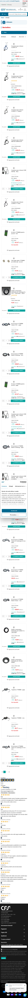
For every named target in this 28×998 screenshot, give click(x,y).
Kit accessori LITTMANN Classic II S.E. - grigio (17, 324)
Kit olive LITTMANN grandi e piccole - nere (17, 233)
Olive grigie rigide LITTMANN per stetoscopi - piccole (18, 261)
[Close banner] (26, 1)
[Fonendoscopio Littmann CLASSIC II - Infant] (6, 202)
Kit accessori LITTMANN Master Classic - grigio (17, 570)
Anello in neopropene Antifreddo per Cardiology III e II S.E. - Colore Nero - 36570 (18, 292)
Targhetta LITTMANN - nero (17, 718)
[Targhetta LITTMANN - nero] (6, 718)
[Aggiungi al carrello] (18, 188)
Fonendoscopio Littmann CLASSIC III (17, 46)
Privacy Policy (15, 949)
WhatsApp (10, 4)
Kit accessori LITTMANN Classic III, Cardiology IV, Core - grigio (18, 541)
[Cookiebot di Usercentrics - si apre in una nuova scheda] (20, 482)
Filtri (5, 32)
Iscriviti (3, 958)
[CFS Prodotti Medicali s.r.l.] (9, 10)
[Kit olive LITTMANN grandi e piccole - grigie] (6, 384)
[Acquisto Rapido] (16, 63)
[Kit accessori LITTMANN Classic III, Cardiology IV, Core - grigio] (6, 539)
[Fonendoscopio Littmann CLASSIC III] (6, 46)
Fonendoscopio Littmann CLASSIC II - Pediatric (17, 110)
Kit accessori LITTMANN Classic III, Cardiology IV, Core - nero (18, 748)
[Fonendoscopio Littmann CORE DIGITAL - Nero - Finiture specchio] (6, 414)
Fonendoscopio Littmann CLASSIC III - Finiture (17, 77)
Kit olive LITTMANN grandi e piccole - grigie (17, 384)
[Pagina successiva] (9, 772)
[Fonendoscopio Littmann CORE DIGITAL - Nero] (6, 170)
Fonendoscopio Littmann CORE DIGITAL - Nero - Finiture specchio (18, 415)
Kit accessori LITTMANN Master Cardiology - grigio (17, 446)
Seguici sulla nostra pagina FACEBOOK (8, 922)
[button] (18, 14)
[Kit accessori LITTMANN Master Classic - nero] (6, 599)
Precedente (4, 792)
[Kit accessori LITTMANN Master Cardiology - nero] (6, 354)
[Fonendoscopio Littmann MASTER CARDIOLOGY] (6, 140)
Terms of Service (4, 982)
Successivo (12, 792)
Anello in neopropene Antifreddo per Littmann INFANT (17, 661)
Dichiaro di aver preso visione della (9, 949)
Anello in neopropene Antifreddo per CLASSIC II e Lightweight (17, 631)
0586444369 (4, 4)
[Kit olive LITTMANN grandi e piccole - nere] (6, 232)
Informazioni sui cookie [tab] (21, 486)
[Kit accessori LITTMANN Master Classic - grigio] (6, 570)
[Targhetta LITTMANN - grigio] (6, 690)
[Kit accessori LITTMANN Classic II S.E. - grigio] (6, 323)
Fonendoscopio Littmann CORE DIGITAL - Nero (18, 171)
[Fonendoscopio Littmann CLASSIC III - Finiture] (6, 76)
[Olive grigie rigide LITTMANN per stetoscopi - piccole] (6, 260)
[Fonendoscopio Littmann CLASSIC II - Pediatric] (6, 110)
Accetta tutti (14, 510)
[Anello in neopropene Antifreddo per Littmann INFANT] (6, 659)
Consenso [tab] (4, 486)
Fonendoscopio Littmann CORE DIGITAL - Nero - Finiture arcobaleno (18, 478)
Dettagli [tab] (11, 486)
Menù (5, 14)
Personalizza (13, 514)
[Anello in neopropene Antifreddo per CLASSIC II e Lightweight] (6, 629)
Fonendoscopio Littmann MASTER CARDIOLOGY (17, 140)
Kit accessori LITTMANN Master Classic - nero (17, 600)
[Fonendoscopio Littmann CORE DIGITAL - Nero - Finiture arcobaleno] (6, 476)
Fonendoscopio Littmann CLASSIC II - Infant (17, 202)
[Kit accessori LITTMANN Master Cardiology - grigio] (6, 446)
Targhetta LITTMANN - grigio (18, 689)
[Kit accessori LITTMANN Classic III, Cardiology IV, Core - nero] (6, 746)
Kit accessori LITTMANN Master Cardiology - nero (17, 354)
